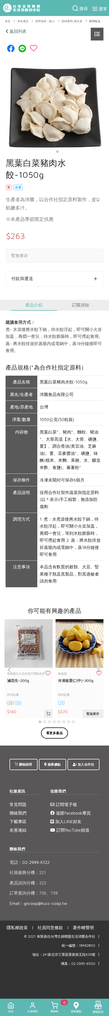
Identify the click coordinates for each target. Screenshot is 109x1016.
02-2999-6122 (29, 862)
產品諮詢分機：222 (28, 882)
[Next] (98, 670)
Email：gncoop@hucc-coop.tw (38, 903)
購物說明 (25, 764)
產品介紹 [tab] (33, 304)
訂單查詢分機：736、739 (34, 892)
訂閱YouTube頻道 (72, 830)
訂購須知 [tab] (80, 304)
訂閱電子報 (65, 804)
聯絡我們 (18, 813)
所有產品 (23, 21)
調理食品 (94, 21)
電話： (16, 862)
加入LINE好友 (67, 821)
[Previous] (9, 670)
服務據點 (54, 764)
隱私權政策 (17, 927)
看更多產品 (54, 733)
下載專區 (18, 821)
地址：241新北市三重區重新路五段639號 (63, 955)
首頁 (8, 21)
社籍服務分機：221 (28, 872)
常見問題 (18, 804)
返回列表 (17, 31)
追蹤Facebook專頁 (72, 813)
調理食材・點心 (45, 21)
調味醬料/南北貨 (72, 21)
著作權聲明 (83, 927)
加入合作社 (85, 764)
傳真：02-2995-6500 (78, 964)
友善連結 (18, 830)
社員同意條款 (50, 927)
